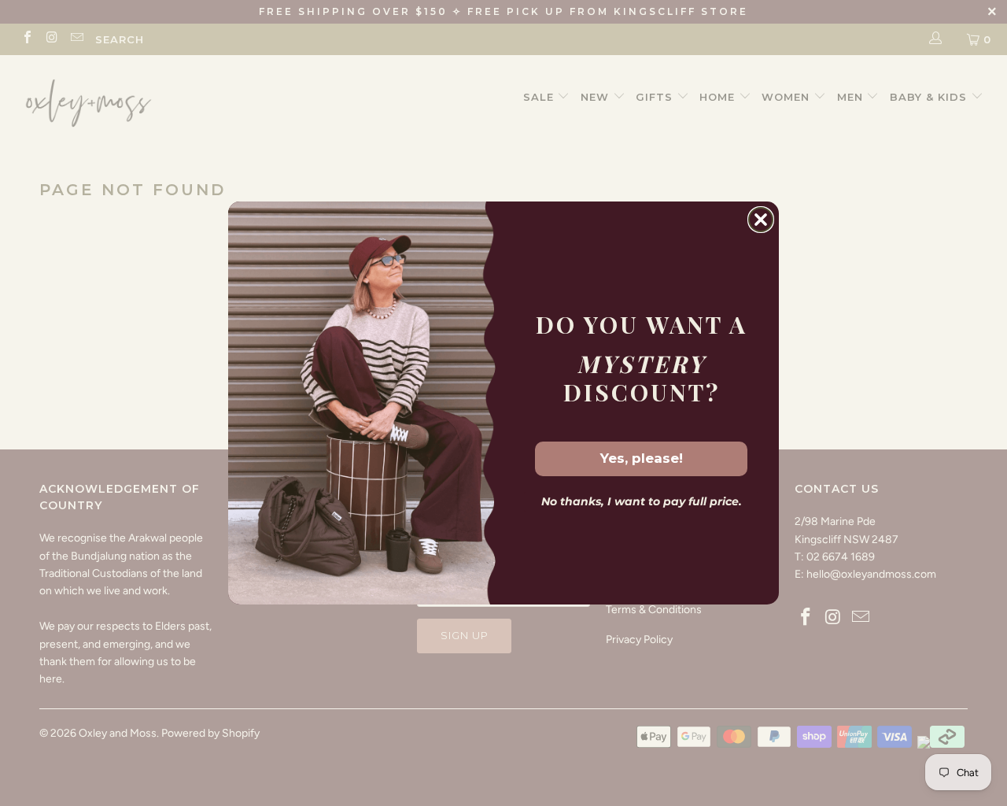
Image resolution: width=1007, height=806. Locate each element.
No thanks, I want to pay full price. (641, 501)
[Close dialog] (761, 219)
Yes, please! (641, 458)
